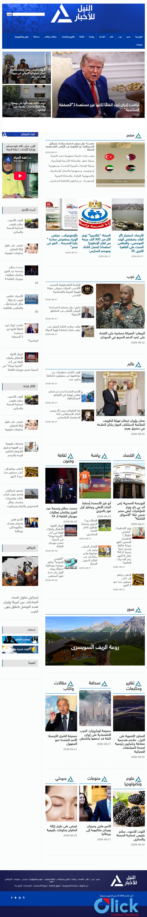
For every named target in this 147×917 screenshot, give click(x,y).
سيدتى (25, 879)
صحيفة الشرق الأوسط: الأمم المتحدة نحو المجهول (62, 740)
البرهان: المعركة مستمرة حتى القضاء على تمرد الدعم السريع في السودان (122, 335)
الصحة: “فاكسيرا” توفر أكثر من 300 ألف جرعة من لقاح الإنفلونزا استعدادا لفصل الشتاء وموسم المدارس (96, 243)
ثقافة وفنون (49, 879)
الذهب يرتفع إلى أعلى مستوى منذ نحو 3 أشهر (122, 580)
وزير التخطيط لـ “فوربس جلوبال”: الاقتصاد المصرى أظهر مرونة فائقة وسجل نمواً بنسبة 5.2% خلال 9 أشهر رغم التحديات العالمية (123, 546)
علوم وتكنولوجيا (22, 37)
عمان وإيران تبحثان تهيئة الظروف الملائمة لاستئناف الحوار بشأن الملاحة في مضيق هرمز (121, 425)
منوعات (139, 45)
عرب (120, 37)
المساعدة (28, 886)
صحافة (36, 37)
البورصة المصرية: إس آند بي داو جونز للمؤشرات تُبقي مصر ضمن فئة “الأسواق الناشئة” (131, 511)
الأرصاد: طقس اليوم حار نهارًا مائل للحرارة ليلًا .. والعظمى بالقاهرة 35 (20, 304)
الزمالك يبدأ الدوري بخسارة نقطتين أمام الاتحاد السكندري (89, 527)
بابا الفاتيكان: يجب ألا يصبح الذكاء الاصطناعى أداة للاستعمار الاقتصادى (65, 414)
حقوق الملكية (55, 886)
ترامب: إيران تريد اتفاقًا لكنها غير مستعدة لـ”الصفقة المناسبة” (21, 333)
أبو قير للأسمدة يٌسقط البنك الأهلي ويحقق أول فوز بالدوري (95, 507)
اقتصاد (102, 37)
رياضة (91, 37)
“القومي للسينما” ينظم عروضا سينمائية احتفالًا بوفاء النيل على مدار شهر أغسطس (54, 567)
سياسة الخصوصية (70, 886)
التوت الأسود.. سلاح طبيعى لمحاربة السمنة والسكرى (131, 836)
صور (51, 881)
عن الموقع (84, 886)
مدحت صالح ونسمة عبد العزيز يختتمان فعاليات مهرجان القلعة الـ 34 (61, 512)
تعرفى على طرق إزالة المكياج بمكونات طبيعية (62, 828)
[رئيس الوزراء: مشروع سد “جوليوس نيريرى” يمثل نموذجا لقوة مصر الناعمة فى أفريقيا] (97, 52)
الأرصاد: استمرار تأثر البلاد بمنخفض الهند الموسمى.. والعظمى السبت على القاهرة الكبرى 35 (131, 243)
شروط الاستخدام (40, 886)
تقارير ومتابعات (68, 37)
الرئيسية (139, 37)
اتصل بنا (18, 886)
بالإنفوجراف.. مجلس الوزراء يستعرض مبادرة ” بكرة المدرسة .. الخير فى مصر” (62, 241)
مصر (129, 37)
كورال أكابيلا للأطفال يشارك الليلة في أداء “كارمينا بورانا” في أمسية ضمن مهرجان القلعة (55, 536)
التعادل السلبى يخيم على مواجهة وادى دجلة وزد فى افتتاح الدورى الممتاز (89, 555)
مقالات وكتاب (50, 37)
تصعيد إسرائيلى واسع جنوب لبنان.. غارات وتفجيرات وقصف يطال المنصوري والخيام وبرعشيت (20, 498)
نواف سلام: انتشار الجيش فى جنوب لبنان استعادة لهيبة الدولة (63, 328)
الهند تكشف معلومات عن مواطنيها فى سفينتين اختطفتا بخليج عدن (63, 376)
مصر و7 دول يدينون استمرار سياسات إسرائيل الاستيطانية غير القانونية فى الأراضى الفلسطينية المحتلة (70, 146)
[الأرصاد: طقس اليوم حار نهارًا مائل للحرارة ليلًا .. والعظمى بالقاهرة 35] (25, 86)
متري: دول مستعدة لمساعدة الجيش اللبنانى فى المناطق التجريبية (64, 311)
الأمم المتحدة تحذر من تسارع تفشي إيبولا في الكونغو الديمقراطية (64, 395)
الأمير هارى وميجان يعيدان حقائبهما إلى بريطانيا (98, 830)
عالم (111, 37)
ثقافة (81, 37)
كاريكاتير (31, 548)
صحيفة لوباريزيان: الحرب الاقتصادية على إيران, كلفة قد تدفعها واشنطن (95, 735)
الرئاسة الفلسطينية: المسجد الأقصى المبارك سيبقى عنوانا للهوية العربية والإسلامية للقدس (63, 290)
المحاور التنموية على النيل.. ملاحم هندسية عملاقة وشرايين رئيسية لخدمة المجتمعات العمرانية (130, 744)
